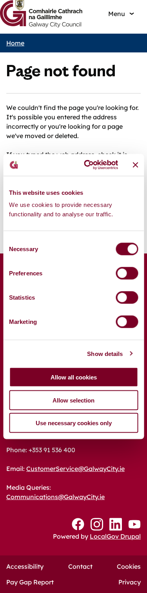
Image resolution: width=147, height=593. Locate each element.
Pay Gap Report (30, 582)
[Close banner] (135, 164)
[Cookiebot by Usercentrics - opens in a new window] (87, 165)
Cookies (129, 566)
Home (15, 43)
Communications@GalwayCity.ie (55, 497)
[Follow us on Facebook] (78, 524)
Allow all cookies (74, 377)
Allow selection (73, 400)
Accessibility (25, 566)
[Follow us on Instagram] (97, 524)
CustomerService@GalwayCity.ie (75, 469)
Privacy (129, 582)
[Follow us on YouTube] (134, 524)
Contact (80, 566)
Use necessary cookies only (74, 423)
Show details (105, 353)
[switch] (127, 273)
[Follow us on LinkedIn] (115, 524)
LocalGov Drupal (115, 536)
